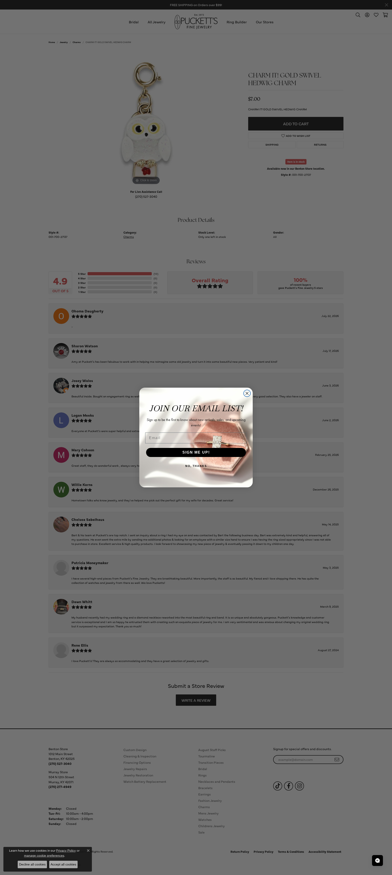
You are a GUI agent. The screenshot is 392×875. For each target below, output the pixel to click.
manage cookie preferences (44, 855)
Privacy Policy (66, 850)
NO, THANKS (196, 466)
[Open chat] (377, 860)
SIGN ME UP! (196, 452)
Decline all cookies (32, 864)
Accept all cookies (63, 864)
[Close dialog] (247, 393)
